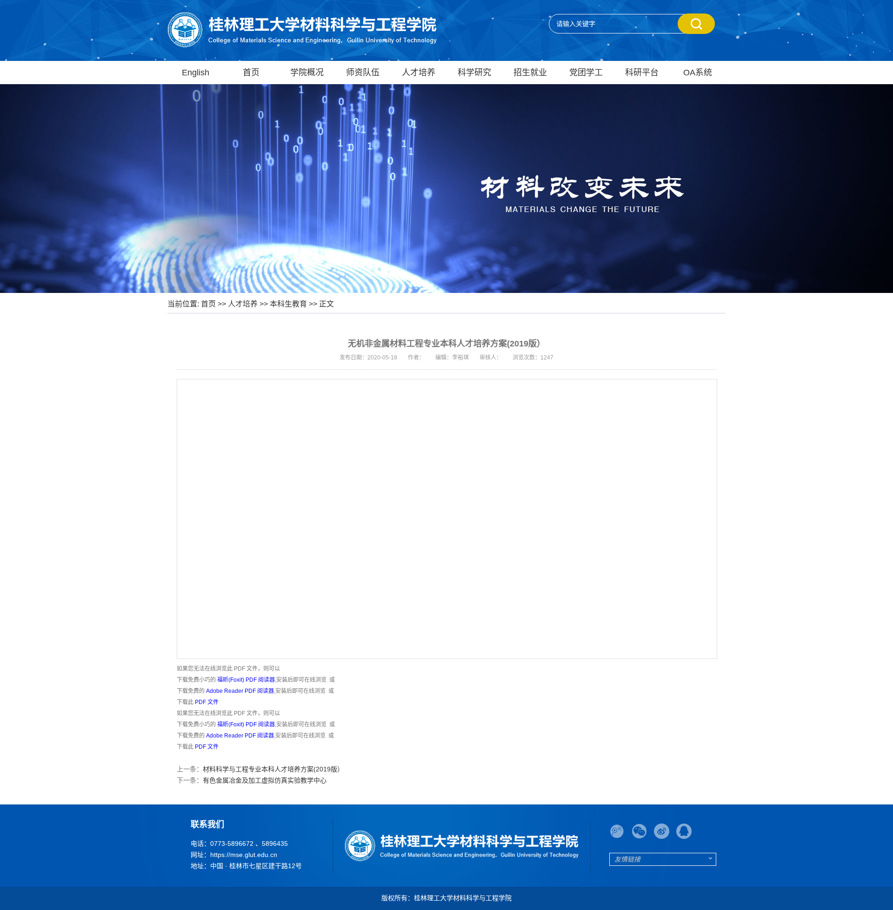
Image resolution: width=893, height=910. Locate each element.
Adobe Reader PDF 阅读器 (240, 691)
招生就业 (530, 72)
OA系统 (697, 72)
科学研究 (474, 72)
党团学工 (586, 72)
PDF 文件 (207, 702)
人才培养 (418, 72)
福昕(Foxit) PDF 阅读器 (246, 680)
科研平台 (642, 72)
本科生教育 (288, 304)
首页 (251, 72)
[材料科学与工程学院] (302, 29)
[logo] (462, 845)
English (195, 72)
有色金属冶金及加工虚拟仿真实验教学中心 (265, 780)
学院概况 (307, 72)
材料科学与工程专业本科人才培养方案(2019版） (273, 769)
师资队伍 (363, 72)
